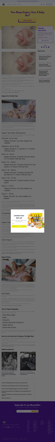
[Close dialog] (43, 210)
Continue (19, 226)
